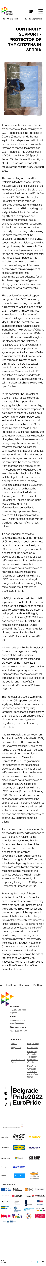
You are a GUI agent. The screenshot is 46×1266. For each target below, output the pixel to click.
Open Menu (41, 11)
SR (31, 11)
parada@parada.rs (17, 1020)
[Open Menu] (41, 11)
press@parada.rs (17, 1023)
